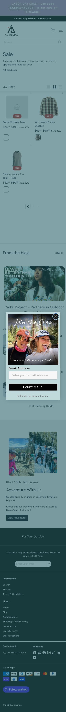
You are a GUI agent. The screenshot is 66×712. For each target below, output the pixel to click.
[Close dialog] (56, 316)
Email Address (19, 368)
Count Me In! (33, 387)
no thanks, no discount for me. (33, 395)
